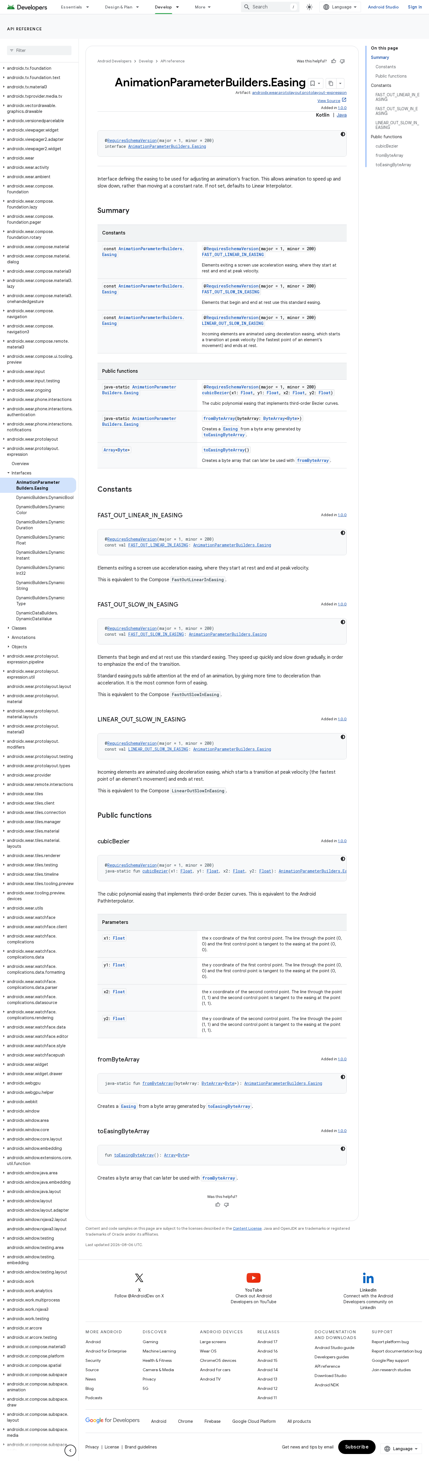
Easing (230, 429)
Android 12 (267, 1388)
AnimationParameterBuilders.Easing (167, 146)
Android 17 (267, 1341)
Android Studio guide (334, 1347)
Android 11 (267, 1397)
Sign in (415, 7)
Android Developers (114, 61)
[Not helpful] (342, 61)
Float (247, 392)
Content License (247, 1228)
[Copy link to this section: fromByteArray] (145, 1060)
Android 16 (267, 1351)
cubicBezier (215, 392)
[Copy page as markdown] (331, 83)
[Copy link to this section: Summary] (135, 211)
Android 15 (267, 1360)
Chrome (185, 1421)
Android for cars (215, 1369)
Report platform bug (390, 1341)
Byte (292, 418)
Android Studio (383, 7)
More (200, 7)
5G (146, 1388)
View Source (329, 100)
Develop (163, 7)
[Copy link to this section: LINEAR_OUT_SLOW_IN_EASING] (192, 720)
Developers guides (332, 1357)
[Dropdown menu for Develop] (180, 7)
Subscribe (357, 1447)
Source (92, 1369)
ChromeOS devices (218, 1360)
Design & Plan (118, 7)
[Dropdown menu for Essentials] (90, 7)
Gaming (150, 1341)
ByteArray (274, 418)
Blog (90, 1388)
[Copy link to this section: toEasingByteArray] (155, 1131)
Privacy (149, 1379)
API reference (24, 28)
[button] (38, 68)
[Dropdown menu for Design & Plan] (140, 7)
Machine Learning (159, 1351)
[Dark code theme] (342, 134)
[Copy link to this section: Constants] (138, 489)
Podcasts (94, 1397)
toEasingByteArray (224, 434)
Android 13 (267, 1379)
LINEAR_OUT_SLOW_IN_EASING (233, 323)
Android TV (210, 1379)
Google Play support (390, 1360)
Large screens (213, 1341)
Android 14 (267, 1369)
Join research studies (391, 1369)
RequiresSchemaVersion (132, 140)
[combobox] (270, 7)
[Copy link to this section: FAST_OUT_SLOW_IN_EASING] (184, 605)
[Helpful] (333, 61)
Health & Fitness (157, 1360)
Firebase (213, 1421)
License (112, 1447)
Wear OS (208, 1351)
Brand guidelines (141, 1447)
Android (93, 1341)
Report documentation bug (397, 1351)
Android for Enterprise (106, 1351)
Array (109, 450)
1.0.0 (342, 107)
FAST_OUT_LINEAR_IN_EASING (233, 254)
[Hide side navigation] (70, 1450)
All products (299, 1421)
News (91, 1379)
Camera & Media (158, 1369)
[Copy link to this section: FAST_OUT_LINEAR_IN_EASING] (188, 515)
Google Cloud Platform (254, 1421)
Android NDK (327, 1385)
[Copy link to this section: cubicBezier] (135, 841)
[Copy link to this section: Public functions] (157, 815)
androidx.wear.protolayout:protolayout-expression (299, 92)
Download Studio (330, 1375)
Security (93, 1360)
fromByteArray (219, 418)
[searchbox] (39, 50)
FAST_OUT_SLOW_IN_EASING (230, 292)
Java (342, 115)
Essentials (71, 7)
